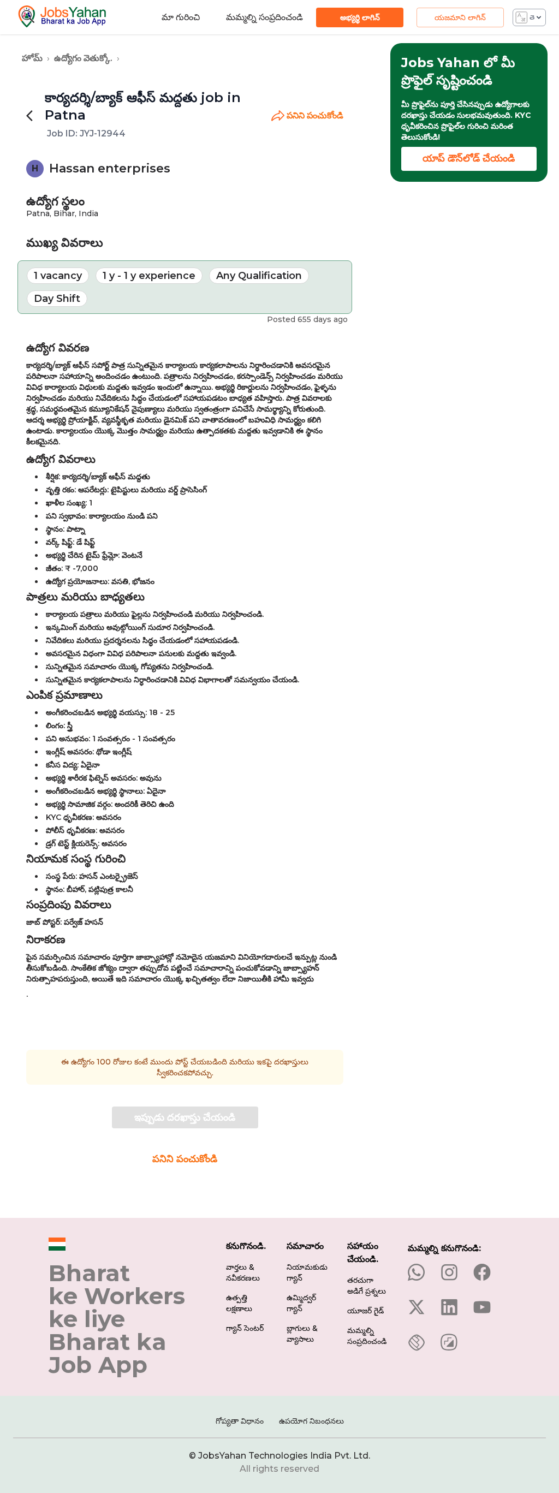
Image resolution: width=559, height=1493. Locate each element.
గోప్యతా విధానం (240, 1421)
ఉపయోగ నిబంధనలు (311, 1421)
